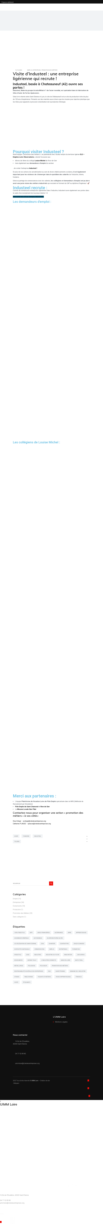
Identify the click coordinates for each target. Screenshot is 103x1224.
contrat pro (64, 943)
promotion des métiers (60, 965)
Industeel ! (33, 168)
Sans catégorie (18, 917)
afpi (31, 932)
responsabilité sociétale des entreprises (28, 971)
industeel (37, 836)
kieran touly (32, 960)
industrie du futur (52, 954)
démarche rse (39, 949)
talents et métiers (44, 976)
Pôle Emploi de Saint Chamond (26, 807)
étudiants (26, 982)
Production (17, 909)
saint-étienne (60, 971)
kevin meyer (18, 960)
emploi (51, 949)
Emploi (29, 70)
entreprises (63, 949)
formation (76, 949)
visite (16, 982)
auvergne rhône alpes (55, 938)
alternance (59, 932)
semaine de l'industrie (77, 971)
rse (49, 971)
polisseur (43, 965)
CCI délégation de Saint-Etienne (25, 943)
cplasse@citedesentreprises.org (39, 824)
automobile (38, 938)
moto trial (79, 960)
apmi (69, 932)
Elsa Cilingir (17, 821)
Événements (17, 906)
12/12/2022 (18, 70)
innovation (68, 954)
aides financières (44, 932)
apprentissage (81, 932)
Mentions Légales (61, 1022)
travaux (79, 976)
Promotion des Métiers (49, 70)
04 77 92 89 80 (5, 1200)
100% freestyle (19, 932)
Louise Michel (40, 161)
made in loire (65, 960)
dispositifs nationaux (22, 949)
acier (16, 836)
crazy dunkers (79, 943)
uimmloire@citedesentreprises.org (12, 1203)
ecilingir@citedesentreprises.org (34, 821)
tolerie (16, 841)
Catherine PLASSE (19, 824)
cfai (42, 943)
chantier (52, 943)
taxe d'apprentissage (63, 976)
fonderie (26, 836)
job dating (80, 954)
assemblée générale (21, 938)
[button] (28, 197)
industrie (37, 954)
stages (16, 976)
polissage (31, 965)
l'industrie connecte (48, 960)
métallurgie (18, 965)
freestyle (17, 954)
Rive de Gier (45, 807)
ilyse (27, 954)
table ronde (28, 976)
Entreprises (36, 70)
